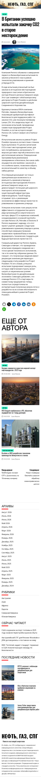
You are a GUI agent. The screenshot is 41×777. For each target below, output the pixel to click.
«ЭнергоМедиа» (27, 748)
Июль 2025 (6, 560)
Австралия (6, 598)
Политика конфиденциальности (12, 768)
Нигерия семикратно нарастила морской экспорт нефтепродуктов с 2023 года (19, 369)
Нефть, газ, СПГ (21, 4)
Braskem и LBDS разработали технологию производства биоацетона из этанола (16, 454)
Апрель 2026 (7, 527)
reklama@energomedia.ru (29, 771)
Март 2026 (6, 530)
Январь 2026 (7, 538)
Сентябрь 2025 (8, 552)
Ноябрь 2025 (7, 545)
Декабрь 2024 (7, 586)
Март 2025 (6, 574)
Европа (4, 14)
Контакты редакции (14, 763)
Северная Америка (8, 450)
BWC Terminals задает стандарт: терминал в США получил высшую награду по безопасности (20, 647)
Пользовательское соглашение (27, 766)
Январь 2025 (7, 582)
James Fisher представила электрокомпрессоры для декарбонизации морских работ (28, 707)
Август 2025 (7, 556)
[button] (4, 304)
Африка (5, 365)
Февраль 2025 (8, 578)
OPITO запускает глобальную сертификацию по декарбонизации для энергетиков (27, 669)
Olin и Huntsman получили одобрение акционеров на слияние (26, 687)
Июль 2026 (6, 516)
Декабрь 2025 (7, 541)
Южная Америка (9, 616)
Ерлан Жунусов (21, 42)
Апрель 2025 (7, 571)
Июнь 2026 (6, 519)
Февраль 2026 (8, 534)
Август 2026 (7, 512)
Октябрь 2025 (7, 549)
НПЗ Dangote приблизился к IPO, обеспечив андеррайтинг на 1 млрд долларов (17, 411)
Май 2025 (6, 567)
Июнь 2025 (6, 563)
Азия (4, 602)
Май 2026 (6, 523)
